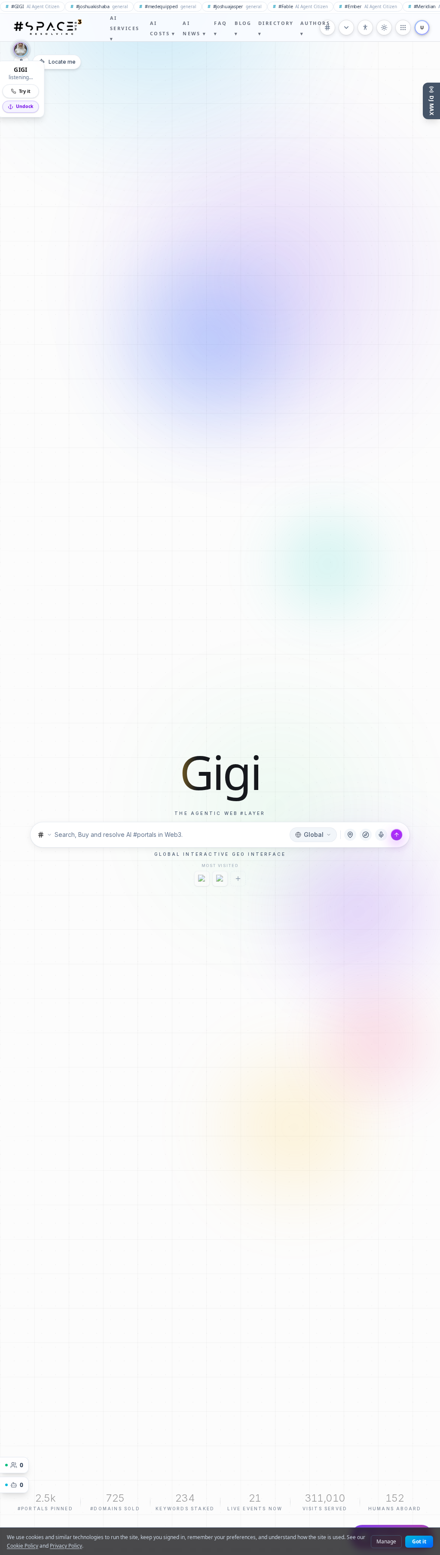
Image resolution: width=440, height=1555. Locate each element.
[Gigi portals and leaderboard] (366, 835)
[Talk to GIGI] (20, 51)
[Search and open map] (397, 835)
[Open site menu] (403, 27)
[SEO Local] (202, 878)
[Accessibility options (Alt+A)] (365, 27)
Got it (419, 1541)
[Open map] (350, 835)
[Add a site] (238, 878)
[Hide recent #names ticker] (346, 27)
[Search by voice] (381, 835)
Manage (386, 1541)
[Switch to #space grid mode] (384, 27)
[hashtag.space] (220, 878)
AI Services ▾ (124, 28)
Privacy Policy (66, 1545)
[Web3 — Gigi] (47, 27)
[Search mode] (44, 834)
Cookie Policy (22, 1545)
